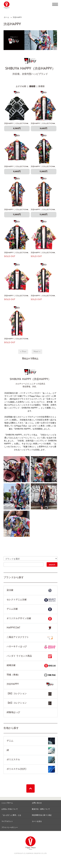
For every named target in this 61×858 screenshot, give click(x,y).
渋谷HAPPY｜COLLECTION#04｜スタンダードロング (26, 339)
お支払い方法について (9, 809)
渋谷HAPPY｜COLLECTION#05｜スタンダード (23, 123)
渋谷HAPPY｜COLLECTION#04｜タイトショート (24, 296)
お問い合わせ (37, 803)
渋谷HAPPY (17, 17)
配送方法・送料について (41, 809)
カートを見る (37, 821)
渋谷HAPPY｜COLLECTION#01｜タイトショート (24, 166)
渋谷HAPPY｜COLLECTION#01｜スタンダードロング (26, 210)
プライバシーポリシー (9, 827)
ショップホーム (7, 803)
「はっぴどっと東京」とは (11, 815)
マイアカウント (7, 821)
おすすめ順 (21, 86)
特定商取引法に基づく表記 (42, 815)
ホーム (6, 17)
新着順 (41, 86)
